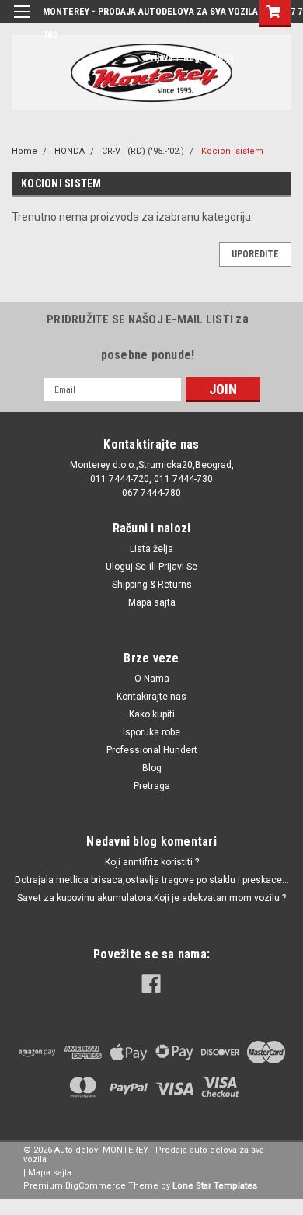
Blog (152, 768)
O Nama (151, 678)
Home (24, 151)
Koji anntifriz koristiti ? (152, 862)
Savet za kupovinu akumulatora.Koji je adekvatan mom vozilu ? (151, 897)
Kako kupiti (152, 714)
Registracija (208, 57)
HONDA (69, 151)
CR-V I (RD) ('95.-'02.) (143, 151)
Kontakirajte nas (151, 696)
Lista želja (151, 548)
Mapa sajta (152, 602)
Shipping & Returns (152, 584)
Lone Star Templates (214, 1186)
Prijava (158, 57)
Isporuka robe (151, 732)
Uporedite (255, 254)
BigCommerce (95, 1186)
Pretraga (152, 785)
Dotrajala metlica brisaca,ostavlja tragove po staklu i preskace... (152, 880)
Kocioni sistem (232, 151)
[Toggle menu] (21, 21)
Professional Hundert (151, 750)
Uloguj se (126, 566)
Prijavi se (177, 566)
